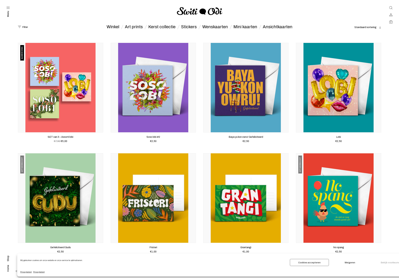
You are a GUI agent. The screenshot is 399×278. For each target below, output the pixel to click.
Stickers (189, 26)
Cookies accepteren (309, 262)
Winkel (113, 26)
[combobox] (361, 27)
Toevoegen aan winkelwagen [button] (60, 145)
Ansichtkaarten (277, 26)
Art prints (134, 26)
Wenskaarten (215, 26)
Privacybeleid (26, 272)
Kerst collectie (161, 26)
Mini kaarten (245, 26)
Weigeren (350, 262)
